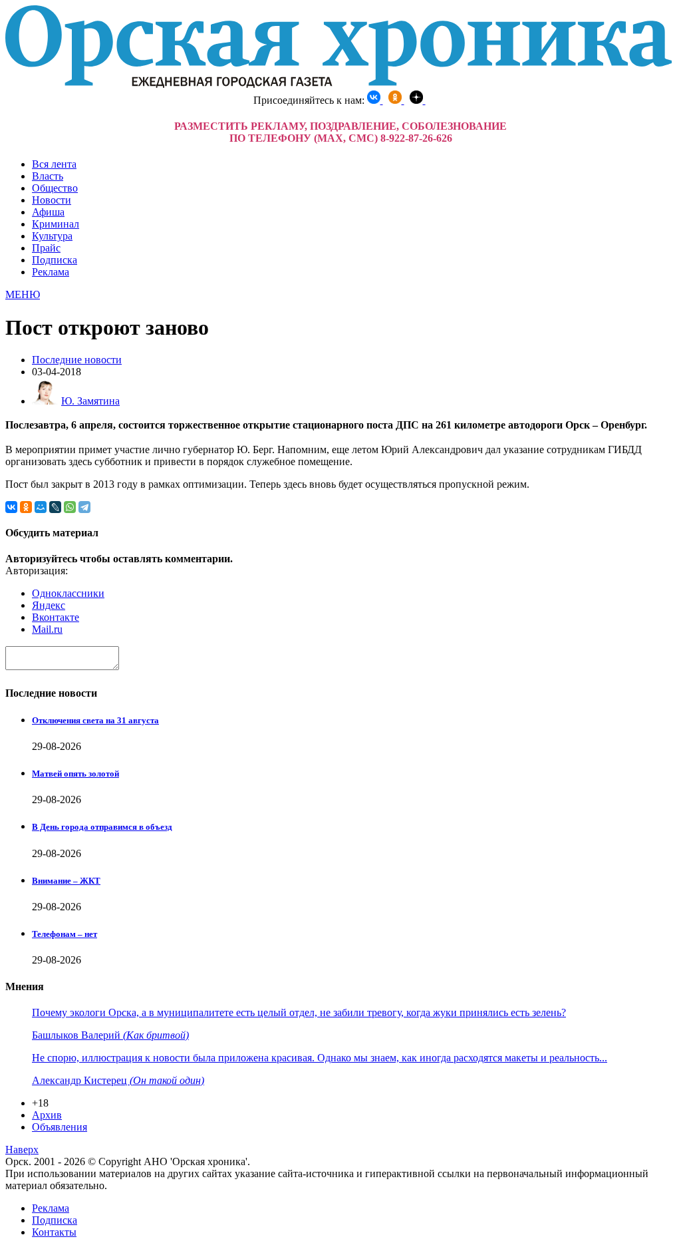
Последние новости (77, 359)
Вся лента (54, 164)
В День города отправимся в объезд (102, 827)
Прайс (46, 248)
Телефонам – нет (64, 934)
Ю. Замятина (90, 401)
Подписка (54, 260)
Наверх (22, 1149)
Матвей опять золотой (75, 774)
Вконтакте (55, 617)
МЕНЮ (22, 294)
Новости (51, 200)
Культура (52, 236)
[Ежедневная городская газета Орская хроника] (338, 84)
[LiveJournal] (55, 507)
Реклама (50, 271)
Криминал (55, 224)
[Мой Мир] (41, 507)
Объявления (59, 1127)
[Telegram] (84, 507)
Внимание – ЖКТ (66, 881)
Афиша (48, 212)
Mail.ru (47, 629)
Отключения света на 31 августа (95, 720)
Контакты (54, 1232)
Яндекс (48, 605)
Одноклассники (68, 593)
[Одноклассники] (26, 507)
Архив (47, 1115)
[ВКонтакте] (11, 507)
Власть (47, 176)
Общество (55, 188)
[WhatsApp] (70, 507)
